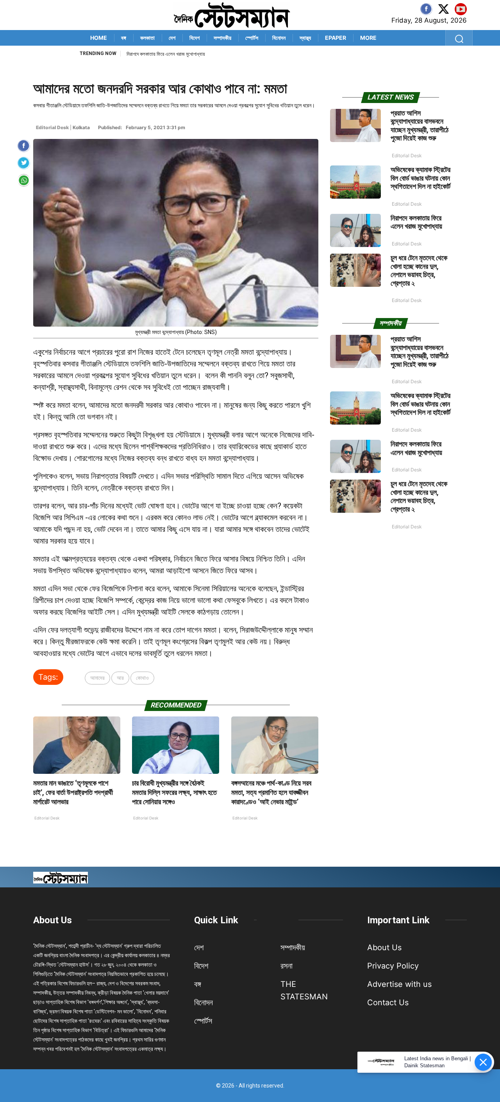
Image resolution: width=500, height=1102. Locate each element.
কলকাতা (147, 37)
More (368, 37)
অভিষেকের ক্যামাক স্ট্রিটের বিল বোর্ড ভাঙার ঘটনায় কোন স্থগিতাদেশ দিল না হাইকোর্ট (420, 177)
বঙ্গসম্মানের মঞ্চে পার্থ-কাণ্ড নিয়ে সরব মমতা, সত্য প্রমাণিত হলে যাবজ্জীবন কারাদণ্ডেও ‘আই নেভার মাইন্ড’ (271, 792)
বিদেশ (194, 37)
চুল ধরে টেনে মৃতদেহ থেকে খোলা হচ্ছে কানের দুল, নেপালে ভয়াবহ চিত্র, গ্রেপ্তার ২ (419, 270)
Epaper (335, 37)
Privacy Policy (393, 965)
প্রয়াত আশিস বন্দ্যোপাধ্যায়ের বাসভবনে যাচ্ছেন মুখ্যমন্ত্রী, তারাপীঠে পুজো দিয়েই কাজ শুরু (419, 125)
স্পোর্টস (251, 37)
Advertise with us (399, 984)
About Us (52, 920)
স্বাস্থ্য (305, 37)
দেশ (172, 37)
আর (120, 677)
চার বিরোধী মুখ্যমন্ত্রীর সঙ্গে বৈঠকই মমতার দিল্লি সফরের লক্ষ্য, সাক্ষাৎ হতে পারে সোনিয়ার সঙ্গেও (174, 792)
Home (98, 37)
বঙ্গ (123, 37)
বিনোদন (279, 37)
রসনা (286, 965)
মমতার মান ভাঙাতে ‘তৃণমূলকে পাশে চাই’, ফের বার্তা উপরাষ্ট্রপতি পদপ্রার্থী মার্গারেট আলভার (73, 792)
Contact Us (388, 1002)
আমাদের (97, 677)
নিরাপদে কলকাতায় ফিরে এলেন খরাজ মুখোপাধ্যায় (166, 54)
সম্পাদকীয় (222, 37)
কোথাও (142, 677)
